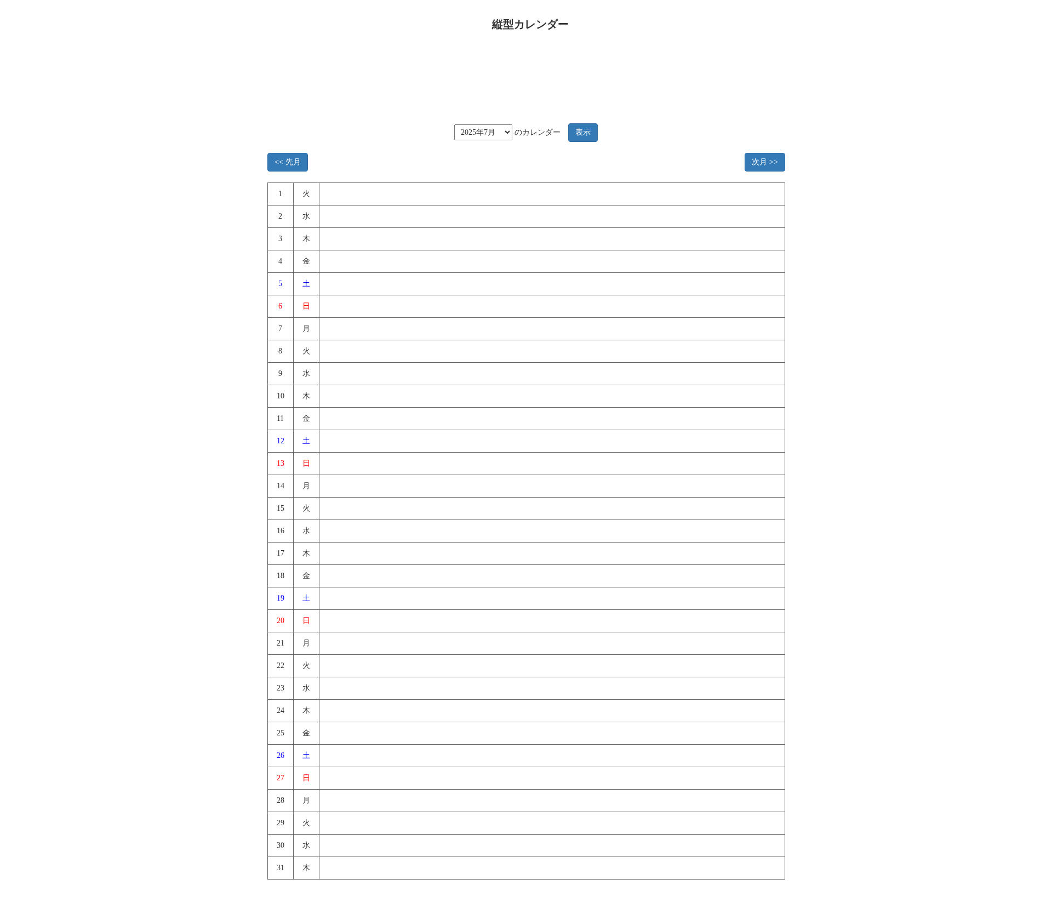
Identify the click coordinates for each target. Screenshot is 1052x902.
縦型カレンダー (530, 24)
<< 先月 (288, 162)
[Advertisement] (522, 73)
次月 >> (765, 162)
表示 (583, 132)
